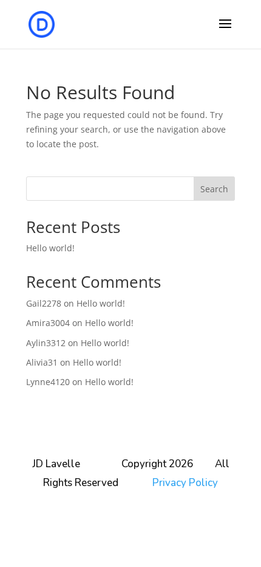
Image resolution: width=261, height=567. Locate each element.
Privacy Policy (185, 483)
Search (214, 189)
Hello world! (50, 248)
